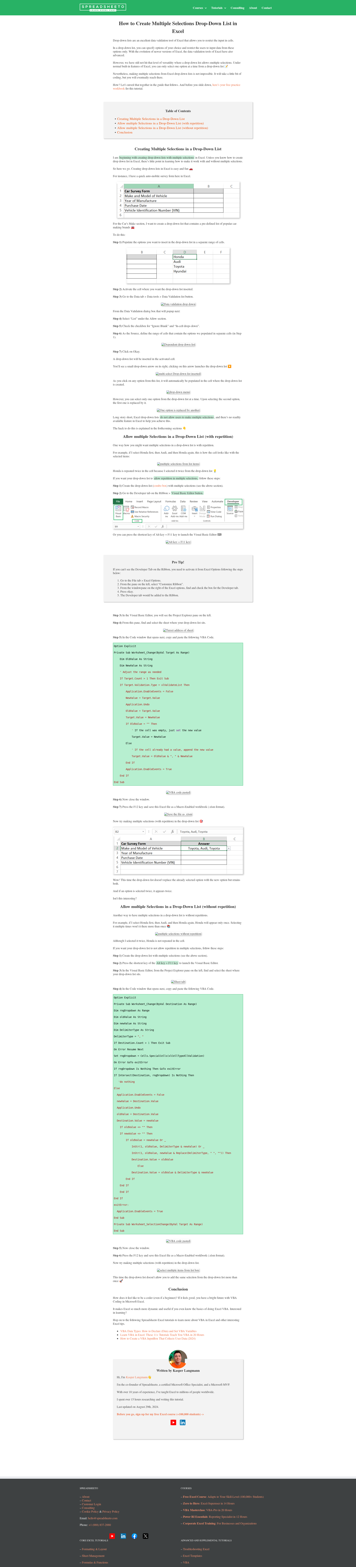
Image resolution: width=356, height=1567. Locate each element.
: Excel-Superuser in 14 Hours (209, 1503)
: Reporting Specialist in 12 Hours (215, 1517)
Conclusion (124, 132)
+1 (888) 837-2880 (100, 1525)
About (85, 1497)
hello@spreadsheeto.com (102, 1518)
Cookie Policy (90, 1512)
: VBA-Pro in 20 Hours (207, 1510)
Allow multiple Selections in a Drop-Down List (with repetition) (160, 123)
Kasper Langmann (137, 1377)
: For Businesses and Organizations (220, 1523)
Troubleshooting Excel (196, 1549)
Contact (86, 1500)
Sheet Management (93, 1556)
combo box (160, 485)
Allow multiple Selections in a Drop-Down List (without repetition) (162, 128)
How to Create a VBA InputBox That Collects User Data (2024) (158, 1338)
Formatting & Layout (94, 1549)
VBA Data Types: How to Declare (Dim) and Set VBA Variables (158, 1331)
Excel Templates (192, 1556)
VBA (186, 1562)
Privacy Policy (110, 1512)
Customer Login (91, 1504)
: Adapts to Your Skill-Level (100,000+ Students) (223, 1497)
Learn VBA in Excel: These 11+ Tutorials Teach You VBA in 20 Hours (162, 1335)
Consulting (88, 1508)
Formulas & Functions (95, 1562)
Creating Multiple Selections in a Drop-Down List (151, 119)
